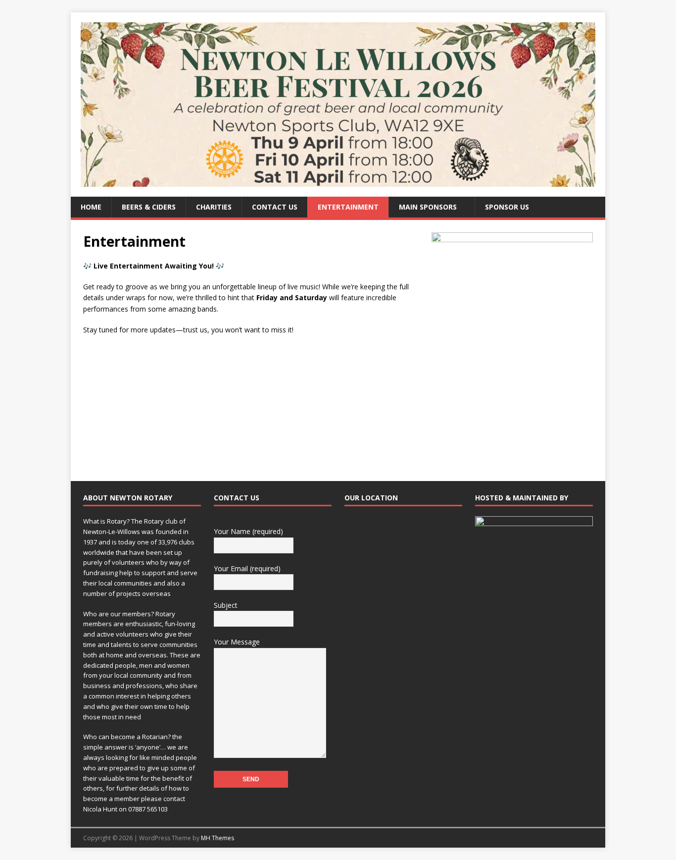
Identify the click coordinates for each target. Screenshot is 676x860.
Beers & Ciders (149, 207)
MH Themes (217, 838)
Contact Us (274, 207)
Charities (214, 207)
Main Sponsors (428, 207)
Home (91, 207)
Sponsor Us (507, 207)
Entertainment (348, 207)
